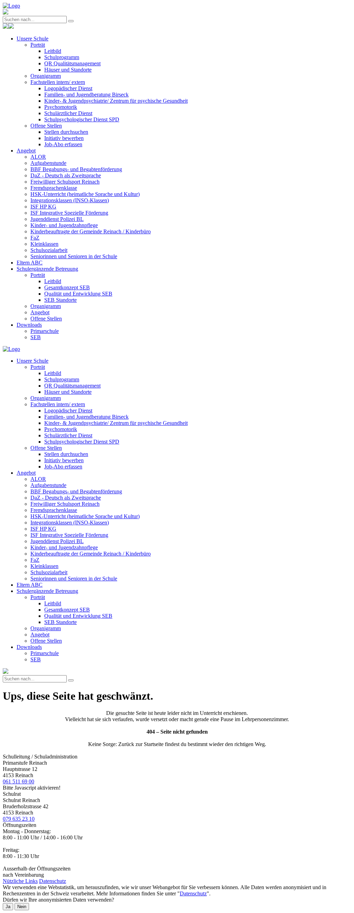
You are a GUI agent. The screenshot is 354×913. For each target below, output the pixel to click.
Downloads (29, 325)
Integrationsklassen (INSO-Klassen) (69, 200)
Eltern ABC (30, 262)
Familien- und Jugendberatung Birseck (86, 94)
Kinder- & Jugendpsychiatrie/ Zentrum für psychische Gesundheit (116, 101)
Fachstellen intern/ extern (57, 82)
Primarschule (44, 331)
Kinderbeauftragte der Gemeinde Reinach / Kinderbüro (90, 231)
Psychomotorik (60, 107)
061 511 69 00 (18, 781)
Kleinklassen (44, 244)
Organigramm (45, 76)
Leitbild (52, 51)
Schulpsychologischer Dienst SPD (81, 119)
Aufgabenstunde (48, 163)
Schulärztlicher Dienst (68, 113)
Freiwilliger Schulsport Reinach (65, 182)
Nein (21, 906)
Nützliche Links (20, 881)
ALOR (38, 157)
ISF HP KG (43, 206)
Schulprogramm (61, 57)
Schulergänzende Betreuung (47, 269)
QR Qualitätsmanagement (72, 63)
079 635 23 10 (19, 819)
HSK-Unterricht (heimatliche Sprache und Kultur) (85, 194)
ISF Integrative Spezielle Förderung (69, 213)
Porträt (37, 45)
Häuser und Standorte (68, 70)
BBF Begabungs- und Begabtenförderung (76, 169)
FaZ (34, 238)
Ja (8, 906)
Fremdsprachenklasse (53, 188)
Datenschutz (52, 881)
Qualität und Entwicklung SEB (78, 294)
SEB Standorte (60, 300)
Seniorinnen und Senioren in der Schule (73, 256)
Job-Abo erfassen (63, 144)
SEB (35, 337)
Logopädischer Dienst (68, 88)
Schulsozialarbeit (48, 250)
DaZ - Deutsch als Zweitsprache (65, 175)
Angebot (26, 150)
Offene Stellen (46, 126)
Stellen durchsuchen (66, 132)
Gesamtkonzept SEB (67, 287)
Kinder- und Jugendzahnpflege (64, 225)
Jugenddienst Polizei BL (57, 219)
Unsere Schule (32, 38)
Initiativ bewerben (64, 138)
